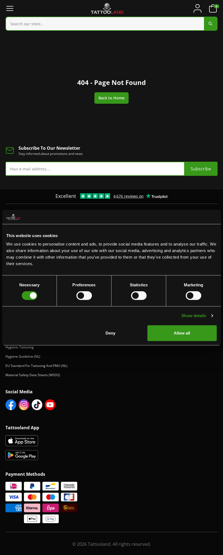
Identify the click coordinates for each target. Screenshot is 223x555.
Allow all (182, 333)
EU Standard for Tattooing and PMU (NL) (36, 365)
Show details (193, 315)
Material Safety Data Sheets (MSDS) (32, 375)
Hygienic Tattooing (19, 347)
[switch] (84, 295)
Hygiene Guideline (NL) (22, 356)
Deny (110, 333)
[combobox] (111, 24)
